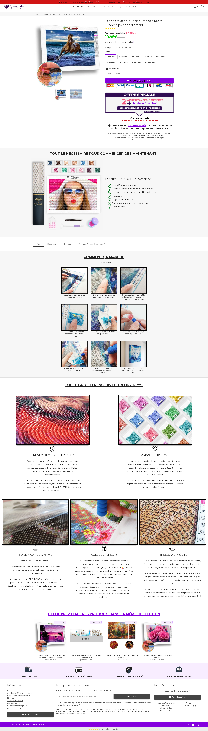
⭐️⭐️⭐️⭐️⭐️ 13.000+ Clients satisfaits (104, 729)
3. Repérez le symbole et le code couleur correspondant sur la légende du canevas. (133, 297)
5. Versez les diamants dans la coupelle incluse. (104, 333)
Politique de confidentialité (18, 696)
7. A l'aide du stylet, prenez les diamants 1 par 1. (74, 369)
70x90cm (123, 62)
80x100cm (136, 62)
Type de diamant (113, 68)
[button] (110, 28)
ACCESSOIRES (108, 7)
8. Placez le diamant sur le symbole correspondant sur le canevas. (104, 370)
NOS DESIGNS (92, 7)
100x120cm (150, 62)
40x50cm (148, 57)
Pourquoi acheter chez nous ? (92, 244)
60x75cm (111, 62)
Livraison (67, 244)
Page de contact (178, 697)
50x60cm (160, 57)
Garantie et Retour (15, 701)
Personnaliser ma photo (17, 706)
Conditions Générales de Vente (20, 693)
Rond (118, 74)
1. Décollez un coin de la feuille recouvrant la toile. (74, 296)
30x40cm (135, 57)
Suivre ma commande (30, 714)
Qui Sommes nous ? (15, 703)
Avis (38, 244)
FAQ (119, 7)
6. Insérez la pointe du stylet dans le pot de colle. (133, 333)
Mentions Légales (14, 708)
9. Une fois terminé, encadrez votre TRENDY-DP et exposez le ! (133, 370)
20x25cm (111, 57)
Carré (109, 74)
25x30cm (123, 57)
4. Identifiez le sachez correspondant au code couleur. (74, 334)
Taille (107, 52)
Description (52, 244)
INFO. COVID (131, 7)
